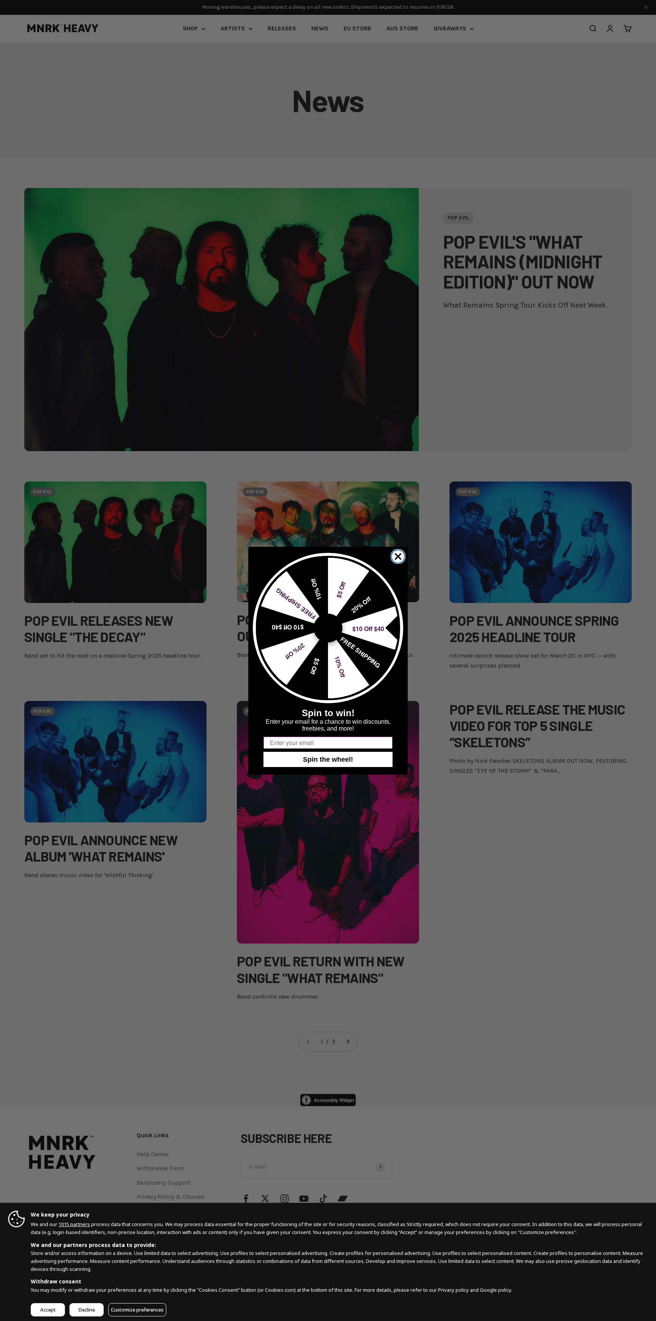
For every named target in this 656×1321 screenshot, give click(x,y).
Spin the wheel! (328, 759)
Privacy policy (453, 1289)
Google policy (495, 1289)
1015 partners (74, 1224)
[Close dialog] (398, 556)
